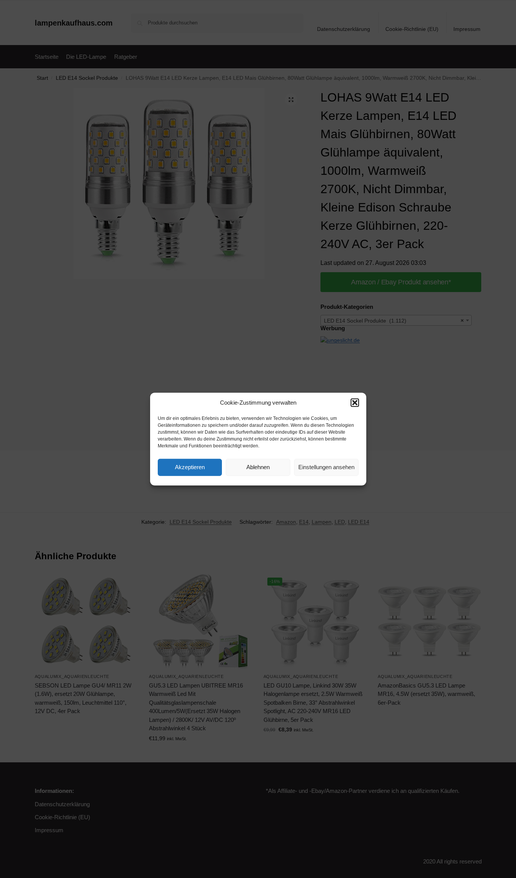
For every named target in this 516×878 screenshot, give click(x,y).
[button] (355, 403)
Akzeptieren (190, 467)
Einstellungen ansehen (326, 467)
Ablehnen (258, 467)
